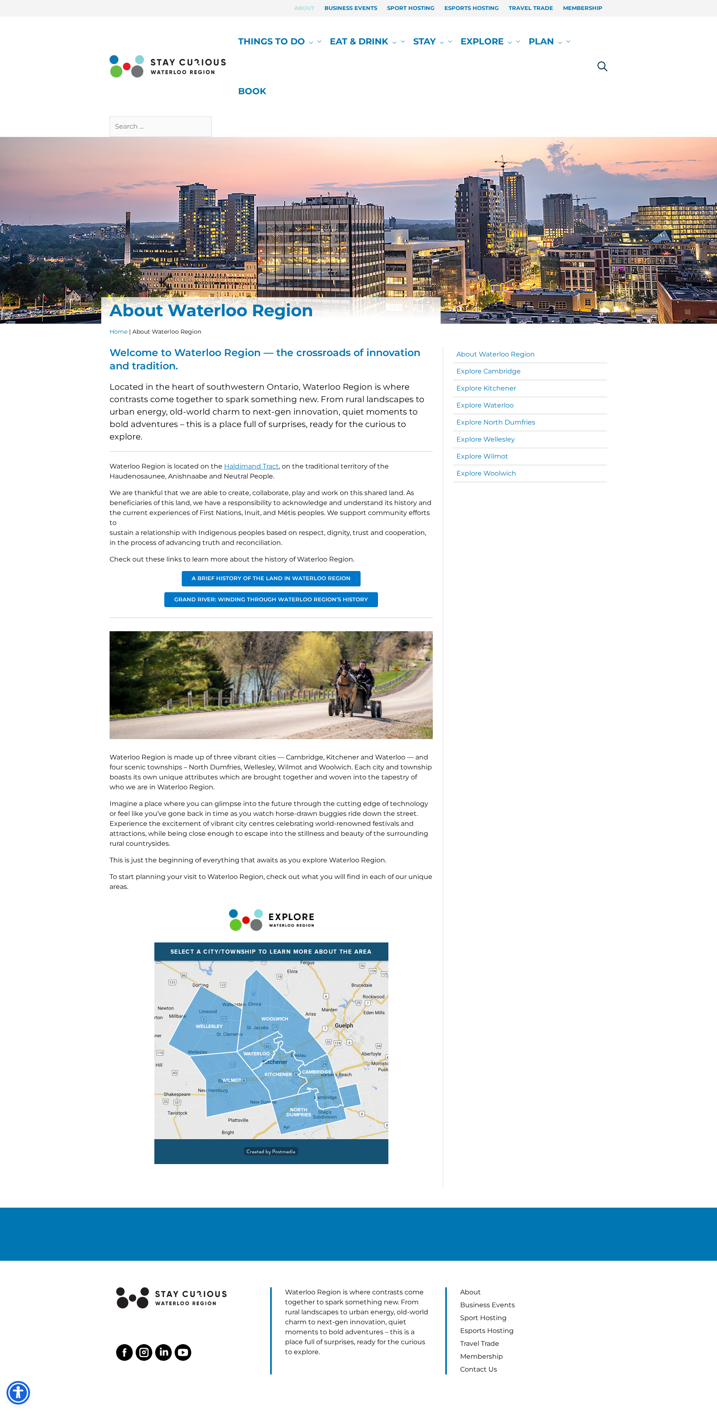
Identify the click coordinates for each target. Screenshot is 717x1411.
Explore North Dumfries (495, 422)
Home (118, 331)
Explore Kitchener (486, 388)
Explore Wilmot (482, 456)
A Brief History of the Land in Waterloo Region (271, 578)
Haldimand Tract (251, 466)
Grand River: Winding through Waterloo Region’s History (271, 599)
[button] (309, 41)
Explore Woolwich (486, 473)
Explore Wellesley (485, 439)
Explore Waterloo (485, 405)
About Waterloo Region (495, 354)
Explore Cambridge (488, 371)
